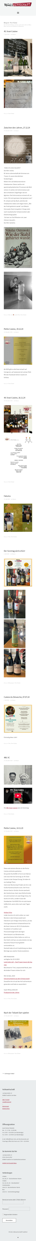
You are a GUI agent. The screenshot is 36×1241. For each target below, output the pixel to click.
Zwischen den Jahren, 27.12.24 (17, 127)
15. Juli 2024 (7, 499)
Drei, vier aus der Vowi (14, 314)
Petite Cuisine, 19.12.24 (13, 329)
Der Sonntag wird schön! (14, 551)
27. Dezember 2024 (8, 130)
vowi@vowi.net (6, 1102)
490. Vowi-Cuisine (11, 808)
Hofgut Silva (8, 912)
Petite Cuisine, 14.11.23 (13, 828)
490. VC (7, 757)
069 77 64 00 (5, 1100)
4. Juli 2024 (6, 554)
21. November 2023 (8, 760)
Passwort (5, 1209)
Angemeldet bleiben (10, 1214)
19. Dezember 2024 (8, 332)
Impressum (5, 1106)
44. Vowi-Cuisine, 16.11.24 (14, 397)
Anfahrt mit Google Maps (9, 1163)
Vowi (9, 536)
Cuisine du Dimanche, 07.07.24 (16, 697)
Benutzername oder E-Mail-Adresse (14, 1200)
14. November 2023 (8, 831)
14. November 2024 (8, 400)
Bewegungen (11, 683)
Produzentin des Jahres (11, 992)
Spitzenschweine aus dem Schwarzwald (16, 979)
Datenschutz (6, 1108)
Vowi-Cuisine (11, 113)
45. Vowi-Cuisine (10, 31)
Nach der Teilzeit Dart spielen (16, 1012)
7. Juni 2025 (7, 34)
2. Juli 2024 (6, 700)
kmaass (14, 34)
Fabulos (7, 496)
